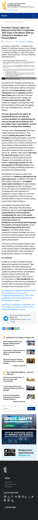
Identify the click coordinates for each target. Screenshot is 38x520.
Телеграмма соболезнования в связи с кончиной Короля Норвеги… (14, 352)
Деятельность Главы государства (20, 337)
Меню (4, 16)
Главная (8, 482)
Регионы (8, 486)
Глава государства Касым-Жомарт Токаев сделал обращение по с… (12, 343)
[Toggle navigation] (33, 16)
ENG (16, 10)
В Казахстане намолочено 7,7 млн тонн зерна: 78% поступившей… (13, 379)
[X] (12, 328)
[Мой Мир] (9, 328)
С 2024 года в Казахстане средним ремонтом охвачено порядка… (13, 388)
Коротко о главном (26, 42)
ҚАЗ (8, 10)
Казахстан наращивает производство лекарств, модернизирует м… (11, 397)
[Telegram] (18, 328)
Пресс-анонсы (10, 484)
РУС (12, 10)
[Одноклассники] (6, 328)
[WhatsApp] (15, 328)
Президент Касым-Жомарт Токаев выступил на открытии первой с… (13, 361)
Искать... (31, 408)
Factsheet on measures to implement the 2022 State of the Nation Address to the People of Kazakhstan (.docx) (18, 306)
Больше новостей (19, 365)
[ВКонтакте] (3, 328)
